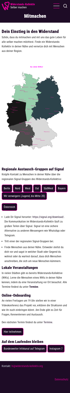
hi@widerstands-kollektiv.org (27, 366)
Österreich (9, 207)
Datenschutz (61, 379)
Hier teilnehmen (12, 331)
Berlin (7, 188)
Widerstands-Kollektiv (22, 4)
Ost (37, 188)
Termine (47, 322)
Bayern (62, 188)
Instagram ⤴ (56, 348)
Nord (17, 188)
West (27, 188)
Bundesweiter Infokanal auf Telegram (24, 348)
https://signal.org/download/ (48, 217)
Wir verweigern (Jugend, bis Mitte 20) (24, 196)
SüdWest (48, 188)
